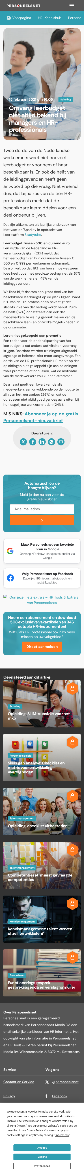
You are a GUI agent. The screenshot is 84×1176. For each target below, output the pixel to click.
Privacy (9, 1096)
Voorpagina (21, 17)
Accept (42, 1147)
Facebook (59, 1096)
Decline (42, 1157)
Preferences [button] (62, 1135)
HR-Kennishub (49, 17)
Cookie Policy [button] (35, 1130)
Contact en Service (18, 1082)
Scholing (65, 99)
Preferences (42, 1166)
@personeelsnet (65, 1082)
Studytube (33, 234)
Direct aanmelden (42, 646)
